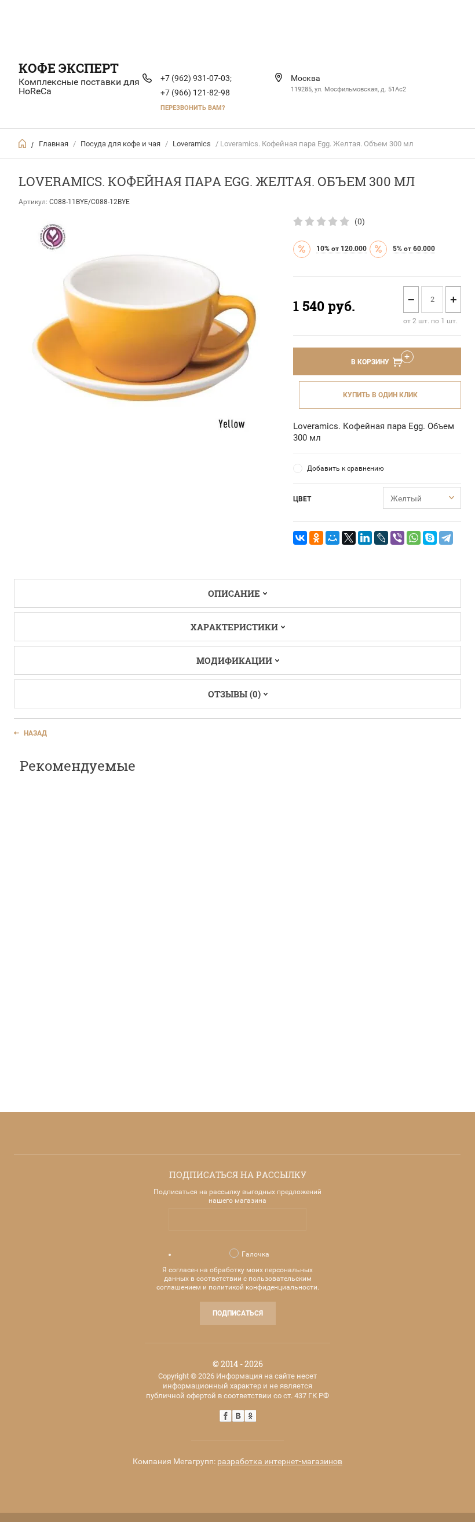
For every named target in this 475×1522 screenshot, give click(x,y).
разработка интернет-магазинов (279, 1461)
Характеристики (234, 627)
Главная (53, 143)
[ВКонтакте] (300, 538)
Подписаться (238, 1313)
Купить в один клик (380, 395)
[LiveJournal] (381, 538)
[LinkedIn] (365, 538)
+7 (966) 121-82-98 (195, 92)
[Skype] (430, 538)
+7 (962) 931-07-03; (196, 78)
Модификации (234, 660)
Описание (234, 593)
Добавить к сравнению (345, 468)
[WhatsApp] (414, 538)
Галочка (255, 1254)
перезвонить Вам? (192, 108)
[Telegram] (446, 538)
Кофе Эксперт (69, 68)
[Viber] (397, 538)
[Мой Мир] (332, 538)
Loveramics (192, 143)
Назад (35, 733)
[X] (349, 538)
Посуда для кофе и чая (120, 143)
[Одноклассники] (316, 538)
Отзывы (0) (234, 694)
